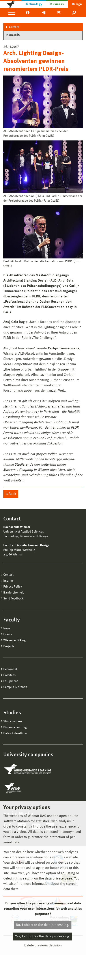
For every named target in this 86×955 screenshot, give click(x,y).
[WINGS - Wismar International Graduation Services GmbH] (28, 769)
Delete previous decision (43, 945)
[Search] (74, 12)
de (59, 12)
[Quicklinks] (43, 12)
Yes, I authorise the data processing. (42, 936)
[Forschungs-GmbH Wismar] (23, 788)
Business (57, 4)
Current (14, 27)
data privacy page (58, 878)
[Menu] (11, 12)
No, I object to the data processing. (42, 925)
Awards (14, 35)
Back (12, 494)
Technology (34, 4)
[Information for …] (28, 12)
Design (77, 4)
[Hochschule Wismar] (11, 4)
